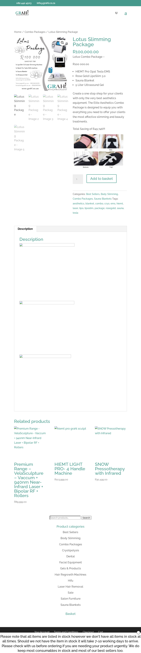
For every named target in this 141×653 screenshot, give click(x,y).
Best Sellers (93, 194)
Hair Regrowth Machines (70, 574)
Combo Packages (35, 31)
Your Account (42, 632)
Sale (70, 592)
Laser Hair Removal (70, 586)
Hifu (70, 580)
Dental (70, 556)
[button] (62, 43)
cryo (106, 203)
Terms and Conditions (66, 632)
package (100, 208)
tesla (75, 212)
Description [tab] (25, 228)
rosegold (111, 208)
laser (75, 208)
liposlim (89, 208)
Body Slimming (109, 194)
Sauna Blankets (103, 198)
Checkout (88, 632)
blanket (89, 203)
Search (86, 517)
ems (113, 203)
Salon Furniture (70, 598)
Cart (100, 632)
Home (17, 31)
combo (99, 203)
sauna (120, 208)
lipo (81, 208)
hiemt (120, 203)
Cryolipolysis (70, 550)
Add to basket (101, 179)
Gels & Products (70, 568)
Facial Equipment (70, 562)
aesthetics (78, 203)
